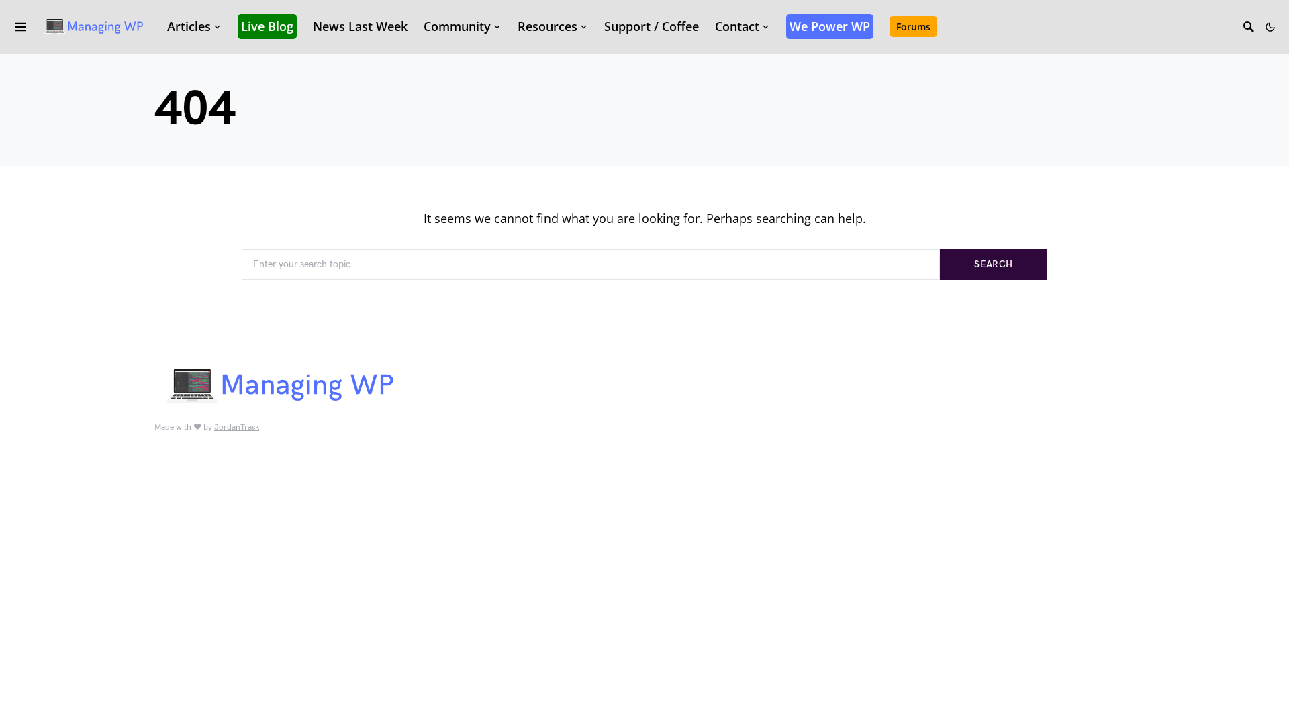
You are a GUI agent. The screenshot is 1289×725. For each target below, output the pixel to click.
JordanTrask (236, 427)
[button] (1270, 26)
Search (993, 264)
